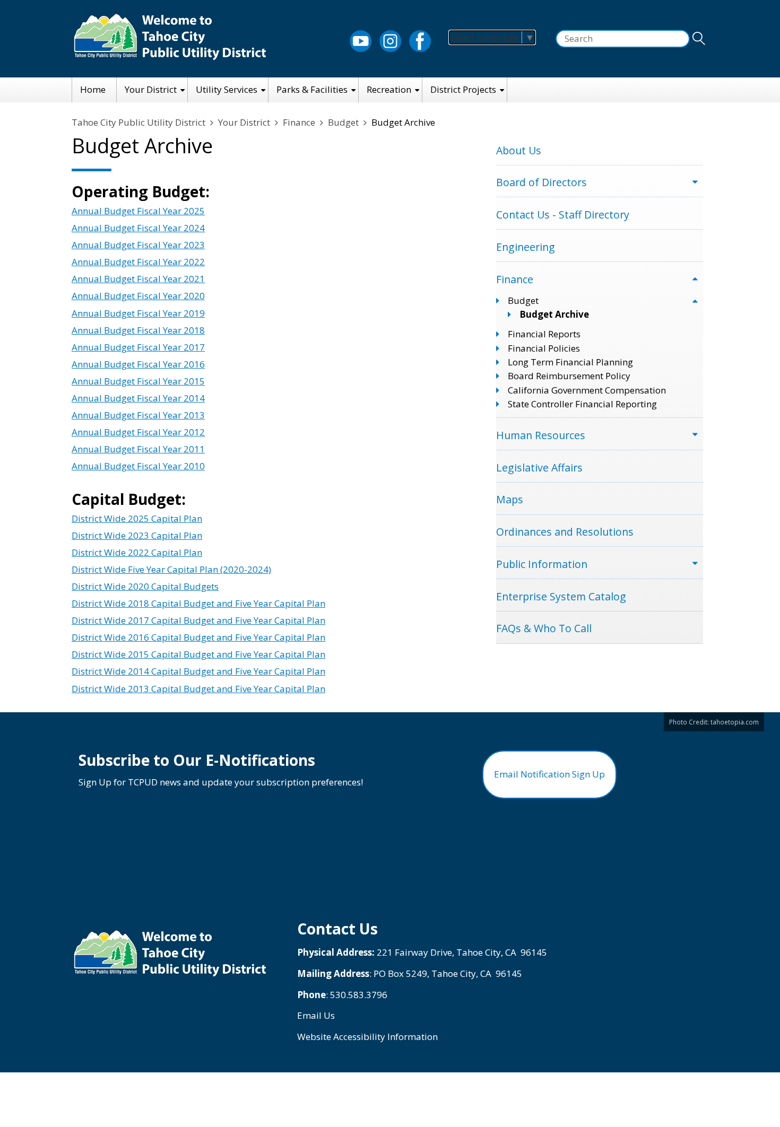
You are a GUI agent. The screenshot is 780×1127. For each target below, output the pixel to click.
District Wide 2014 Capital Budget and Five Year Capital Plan (198, 671)
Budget (343, 122)
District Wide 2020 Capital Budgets (145, 586)
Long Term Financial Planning (570, 362)
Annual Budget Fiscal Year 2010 (138, 466)
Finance (299, 122)
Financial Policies (544, 348)
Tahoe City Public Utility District (138, 122)
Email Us (316, 1015)
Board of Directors (541, 182)
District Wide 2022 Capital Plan (137, 552)
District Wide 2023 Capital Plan (137, 535)
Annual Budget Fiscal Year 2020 (138, 296)
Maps (509, 499)
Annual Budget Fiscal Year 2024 (138, 228)
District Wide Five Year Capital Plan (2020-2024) (171, 569)
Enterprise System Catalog (561, 596)
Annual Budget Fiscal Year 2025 (138, 211)
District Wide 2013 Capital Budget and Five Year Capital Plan (198, 689)
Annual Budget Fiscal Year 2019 (138, 313)
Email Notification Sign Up (549, 774)
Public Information (541, 564)
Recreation (389, 89)
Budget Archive (554, 314)
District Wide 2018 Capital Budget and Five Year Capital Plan (198, 603)
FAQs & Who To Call (544, 628)
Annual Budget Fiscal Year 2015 (138, 381)
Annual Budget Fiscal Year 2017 (138, 347)
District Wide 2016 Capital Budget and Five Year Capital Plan (198, 637)
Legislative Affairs (539, 467)
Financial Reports (544, 334)
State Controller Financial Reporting (582, 404)
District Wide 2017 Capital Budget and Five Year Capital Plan (198, 620)
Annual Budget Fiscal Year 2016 (138, 364)
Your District (151, 89)
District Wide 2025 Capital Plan (137, 518)
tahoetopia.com (734, 722)
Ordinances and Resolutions (565, 532)
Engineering (525, 247)
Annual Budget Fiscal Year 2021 (138, 279)
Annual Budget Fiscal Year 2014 (138, 398)
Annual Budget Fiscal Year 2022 (138, 262)
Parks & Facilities (312, 89)
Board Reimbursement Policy (569, 376)
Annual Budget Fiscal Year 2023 (138, 245)
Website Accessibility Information (367, 1036)
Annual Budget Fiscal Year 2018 (138, 330)
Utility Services (226, 89)
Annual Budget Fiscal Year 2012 (138, 432)
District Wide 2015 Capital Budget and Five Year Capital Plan (198, 654)
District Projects (463, 89)
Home (93, 89)
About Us (518, 150)
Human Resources (540, 435)
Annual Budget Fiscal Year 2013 (138, 415)
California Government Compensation (587, 390)
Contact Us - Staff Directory (562, 214)
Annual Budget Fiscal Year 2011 (138, 449)
